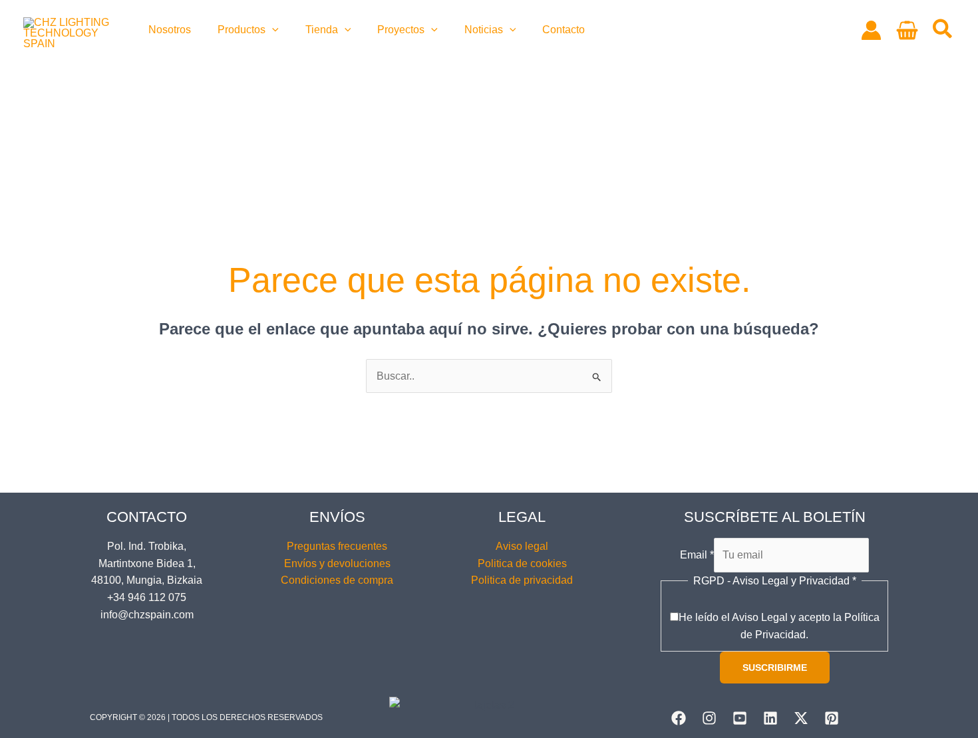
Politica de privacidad (522, 580)
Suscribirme (774, 667)
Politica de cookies (522, 563)
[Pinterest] (831, 718)
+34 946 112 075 (146, 597)
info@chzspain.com (147, 614)
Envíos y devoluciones (337, 563)
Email (697, 554)
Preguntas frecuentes (337, 546)
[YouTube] (740, 718)
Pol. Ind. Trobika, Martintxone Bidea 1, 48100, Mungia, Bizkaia (146, 563)
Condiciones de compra (337, 580)
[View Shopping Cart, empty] (907, 30)
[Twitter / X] (801, 718)
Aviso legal (522, 546)
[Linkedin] (770, 718)
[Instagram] (709, 718)
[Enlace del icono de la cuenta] (871, 30)
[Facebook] (678, 718)
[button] (272, 29)
